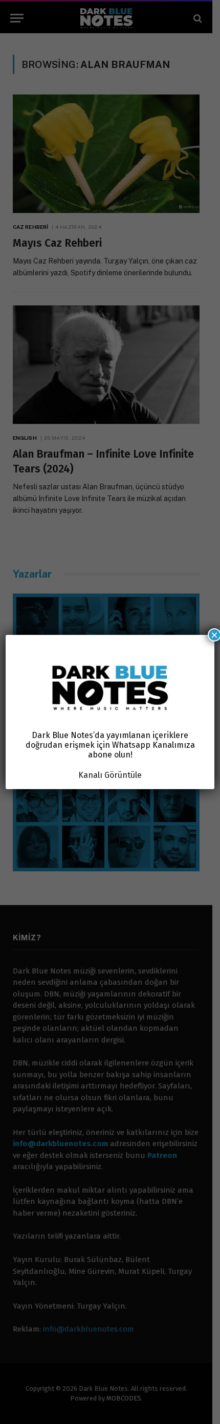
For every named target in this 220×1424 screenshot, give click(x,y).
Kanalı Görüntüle (110, 775)
